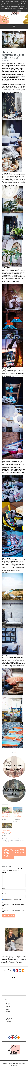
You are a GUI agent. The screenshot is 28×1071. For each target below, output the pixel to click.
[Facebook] (14, 970)
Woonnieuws (21, 838)
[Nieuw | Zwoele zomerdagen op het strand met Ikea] (17, 810)
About (7, 1009)
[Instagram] (20, 970)
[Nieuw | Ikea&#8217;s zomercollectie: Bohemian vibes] (7, 825)
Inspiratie (8, 1005)
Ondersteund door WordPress (10, 1063)
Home (7, 1001)
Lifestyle (8, 1008)
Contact (8, 1011)
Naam (4, 888)
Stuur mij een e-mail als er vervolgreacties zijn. (13, 905)
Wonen (16, 838)
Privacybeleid (9, 1018)
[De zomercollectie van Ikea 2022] (7, 810)
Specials (8, 1006)
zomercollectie (5, 841)
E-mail (4, 894)
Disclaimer (8, 1021)
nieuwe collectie (10, 840)
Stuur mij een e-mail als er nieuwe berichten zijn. (13, 910)
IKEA (5, 840)
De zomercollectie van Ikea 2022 (6, 815)
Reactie (4, 872)
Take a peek (18, 962)
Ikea (15, 752)
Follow (13, 977)
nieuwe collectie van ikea (19, 840)
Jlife (13, 60)
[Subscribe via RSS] (23, 970)
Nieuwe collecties (10, 838)
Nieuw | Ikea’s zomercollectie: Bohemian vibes (6, 830)
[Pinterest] (17, 970)
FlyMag (23, 1063)
